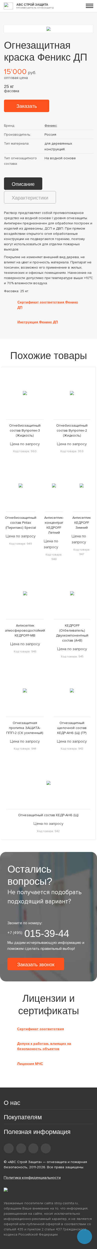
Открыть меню (89, 6)
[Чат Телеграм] (84, 1236)
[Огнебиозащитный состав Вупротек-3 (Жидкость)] (25, 393)
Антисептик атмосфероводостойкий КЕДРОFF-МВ (25, 630)
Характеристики (30, 198)
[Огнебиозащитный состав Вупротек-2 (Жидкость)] (72, 393)
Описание (23, 184)
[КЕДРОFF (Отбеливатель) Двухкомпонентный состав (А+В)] (72, 593)
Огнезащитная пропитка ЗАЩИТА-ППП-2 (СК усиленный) (24, 728)
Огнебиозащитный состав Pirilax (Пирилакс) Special (20, 523)
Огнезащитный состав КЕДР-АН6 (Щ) (48, 815)
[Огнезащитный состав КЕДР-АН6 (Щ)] (48, 783)
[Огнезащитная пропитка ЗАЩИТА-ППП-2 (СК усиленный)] (25, 690)
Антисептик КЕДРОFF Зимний (81, 523)
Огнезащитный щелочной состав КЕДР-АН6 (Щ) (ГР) (72, 728)
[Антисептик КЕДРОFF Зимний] (82, 485)
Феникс (51, 125)
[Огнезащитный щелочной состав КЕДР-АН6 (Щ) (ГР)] (72, 690)
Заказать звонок (35, 964)
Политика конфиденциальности (32, 1177)
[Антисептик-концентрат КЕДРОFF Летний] (54, 485)
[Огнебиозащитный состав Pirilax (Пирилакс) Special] (20, 485)
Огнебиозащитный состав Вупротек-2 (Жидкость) (72, 430)
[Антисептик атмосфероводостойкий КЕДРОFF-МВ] (25, 593)
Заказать (26, 106)
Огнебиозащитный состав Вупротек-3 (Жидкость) (25, 430)
